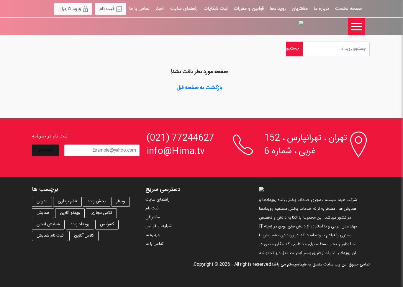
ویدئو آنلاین (70, 213)
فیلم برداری (67, 201)
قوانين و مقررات (249, 9)
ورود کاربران (69, 9)
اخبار (159, 9)
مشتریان (300, 9)
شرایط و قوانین (158, 226)
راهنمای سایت (184, 9)
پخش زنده (97, 201)
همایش (43, 213)
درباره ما (321, 9)
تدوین (42, 201)
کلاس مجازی (101, 213)
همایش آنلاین (48, 224)
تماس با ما (139, 9)
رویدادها (278, 9)
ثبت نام (106, 9)
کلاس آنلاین (84, 235)
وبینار (120, 201)
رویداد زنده (80, 224)
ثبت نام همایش (50, 235)
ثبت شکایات (216, 9)
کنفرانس (107, 224)
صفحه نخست (348, 9)
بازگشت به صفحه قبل (199, 87)
